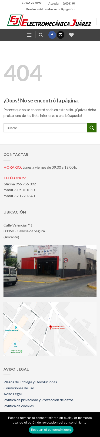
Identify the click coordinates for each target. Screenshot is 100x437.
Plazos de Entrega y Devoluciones (30, 382)
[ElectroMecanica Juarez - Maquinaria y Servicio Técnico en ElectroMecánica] (50, 21)
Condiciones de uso (18, 388)
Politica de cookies (18, 406)
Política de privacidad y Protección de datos (38, 400)
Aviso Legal (12, 393)
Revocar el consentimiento (51, 429)
